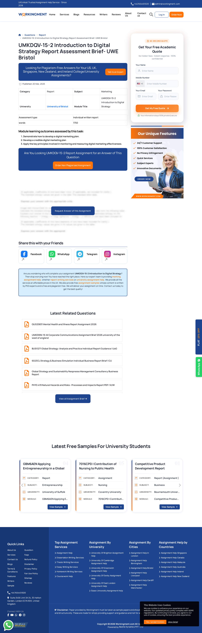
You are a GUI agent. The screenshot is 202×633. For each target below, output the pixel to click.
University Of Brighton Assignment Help (107, 554)
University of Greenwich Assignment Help (102, 569)
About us (11, 550)
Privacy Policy (30, 568)
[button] (151, 14)
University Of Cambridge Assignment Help (102, 562)
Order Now (176, 14)
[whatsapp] (16, 615)
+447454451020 (141, 3)
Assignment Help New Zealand (175, 576)
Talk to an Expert (115, 72)
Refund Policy (30, 559)
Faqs (26, 554)
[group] (45, 486)
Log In (162, 14)
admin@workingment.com (167, 3)
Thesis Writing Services (68, 562)
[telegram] (20, 615)
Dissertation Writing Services (70, 557)
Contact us (141, 14)
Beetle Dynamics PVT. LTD (131, 626)
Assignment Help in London (140, 554)
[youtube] (11, 615)
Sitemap (28, 578)
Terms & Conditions (12, 570)
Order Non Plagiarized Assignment (73, 165)
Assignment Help (64, 553)
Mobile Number (143, 77)
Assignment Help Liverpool (139, 574)
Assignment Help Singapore (174, 553)
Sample (10, 585)
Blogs (76, 14)
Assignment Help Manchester (139, 586)
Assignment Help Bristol (142, 568)
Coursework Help (65, 576)
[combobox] (140, 83)
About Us (128, 14)
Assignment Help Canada (172, 557)
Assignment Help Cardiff (142, 580)
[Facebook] (8, 615)
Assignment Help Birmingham (139, 562)
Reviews (116, 14)
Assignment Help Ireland (172, 571)
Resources (89, 14)
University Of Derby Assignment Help (106, 577)
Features (11, 576)
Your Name (141, 64)
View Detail (173, 622)
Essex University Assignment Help (107, 590)
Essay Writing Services (67, 567)
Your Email (140, 90)
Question (28, 550)
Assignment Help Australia (173, 567)
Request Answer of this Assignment (73, 210)
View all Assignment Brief (72, 398)
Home (52, 14)
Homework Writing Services (69, 571)
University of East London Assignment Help (103, 584)
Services (64, 14)
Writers (103, 14)
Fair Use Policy (31, 573)
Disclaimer (29, 564)
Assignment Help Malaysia (173, 562)
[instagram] (24, 615)
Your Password (165, 90)
